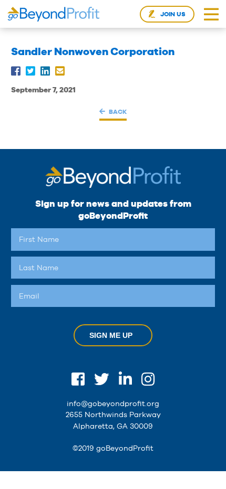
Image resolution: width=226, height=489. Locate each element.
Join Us (173, 14)
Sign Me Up (110, 335)
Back (117, 111)
